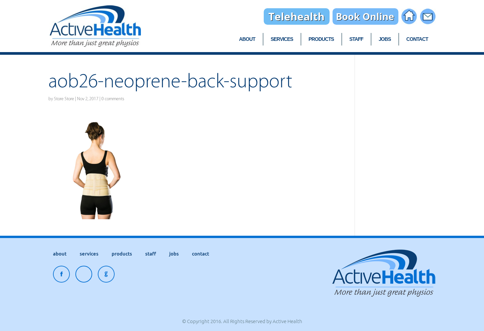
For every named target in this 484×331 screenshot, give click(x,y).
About (247, 39)
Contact (417, 39)
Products (321, 39)
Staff (356, 39)
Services (282, 39)
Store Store (64, 99)
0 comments (112, 99)
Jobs (385, 39)
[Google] (106, 276)
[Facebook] (61, 276)
